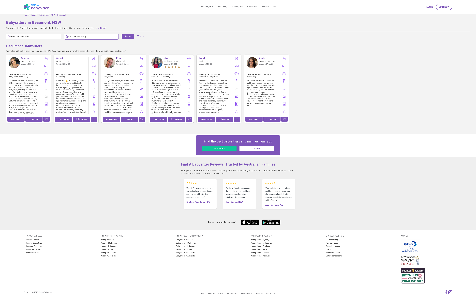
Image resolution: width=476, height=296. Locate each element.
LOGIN (257, 148)
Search (34, 15)
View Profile (16, 119)
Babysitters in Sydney (184, 240)
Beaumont (61, 15)
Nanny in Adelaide (108, 256)
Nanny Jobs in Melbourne (261, 243)
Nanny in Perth (107, 249)
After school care (333, 253)
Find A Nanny (222, 7)
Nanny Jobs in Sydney (260, 240)
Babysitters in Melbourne (186, 243)
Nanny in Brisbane (108, 246)
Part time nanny (332, 243)
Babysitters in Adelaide (185, 256)
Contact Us (265, 7)
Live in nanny (331, 249)
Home (26, 15)
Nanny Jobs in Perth (259, 249)
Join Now (444, 7)
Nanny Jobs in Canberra (260, 253)
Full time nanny (332, 240)
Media (220, 293)
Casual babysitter (333, 246)
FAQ (274, 7)
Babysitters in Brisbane (185, 246)
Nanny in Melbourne (109, 243)
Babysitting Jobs (237, 7)
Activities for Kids (33, 253)
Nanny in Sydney (107, 240)
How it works (252, 7)
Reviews (211, 293)
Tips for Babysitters (34, 243)
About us (259, 293)
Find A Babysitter (206, 7)
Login (429, 7)
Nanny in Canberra (108, 253)
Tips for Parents (32, 240)
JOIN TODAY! (219, 148)
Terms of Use (232, 293)
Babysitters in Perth (184, 249)
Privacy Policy (246, 293)
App (202, 293)
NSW (53, 15)
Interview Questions (34, 246)
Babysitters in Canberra (185, 253)
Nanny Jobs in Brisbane (260, 246)
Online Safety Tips (33, 249)
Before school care (334, 256)
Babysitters (44, 15)
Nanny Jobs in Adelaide (260, 256)
